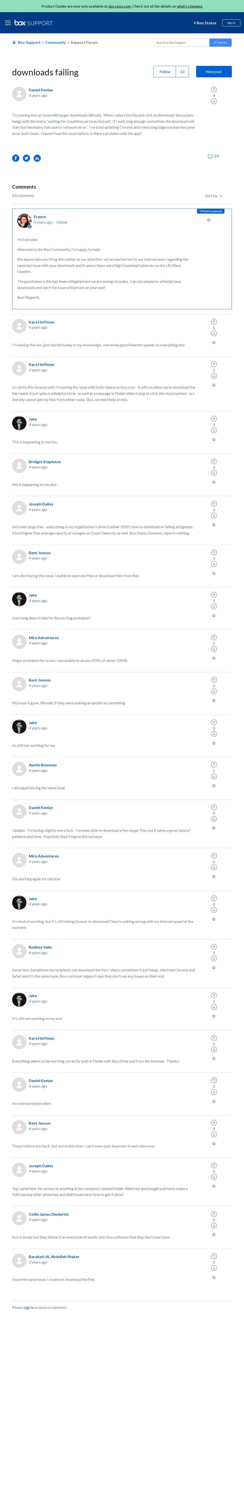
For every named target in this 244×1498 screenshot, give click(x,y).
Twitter (26, 158)
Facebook (15, 158)
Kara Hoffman (41, 322)
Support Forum (84, 42)
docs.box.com (119, 6)
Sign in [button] (231, 22)
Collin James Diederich (49, 1214)
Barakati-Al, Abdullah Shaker (54, 1256)
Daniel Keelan (41, 90)
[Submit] (220, 43)
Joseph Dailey (41, 504)
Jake (33, 419)
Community (55, 42)
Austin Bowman (43, 765)
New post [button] (214, 71)
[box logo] (34, 22)
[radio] (214, 90)
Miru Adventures (44, 637)
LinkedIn (37, 158)
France (40, 216)
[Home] (34, 23)
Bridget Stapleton (45, 461)
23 (216, 156)
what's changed (189, 6)
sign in (29, 1307)
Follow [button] (164, 71)
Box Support (29, 42)
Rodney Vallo (40, 947)
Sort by (211, 195)
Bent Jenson (40, 552)
